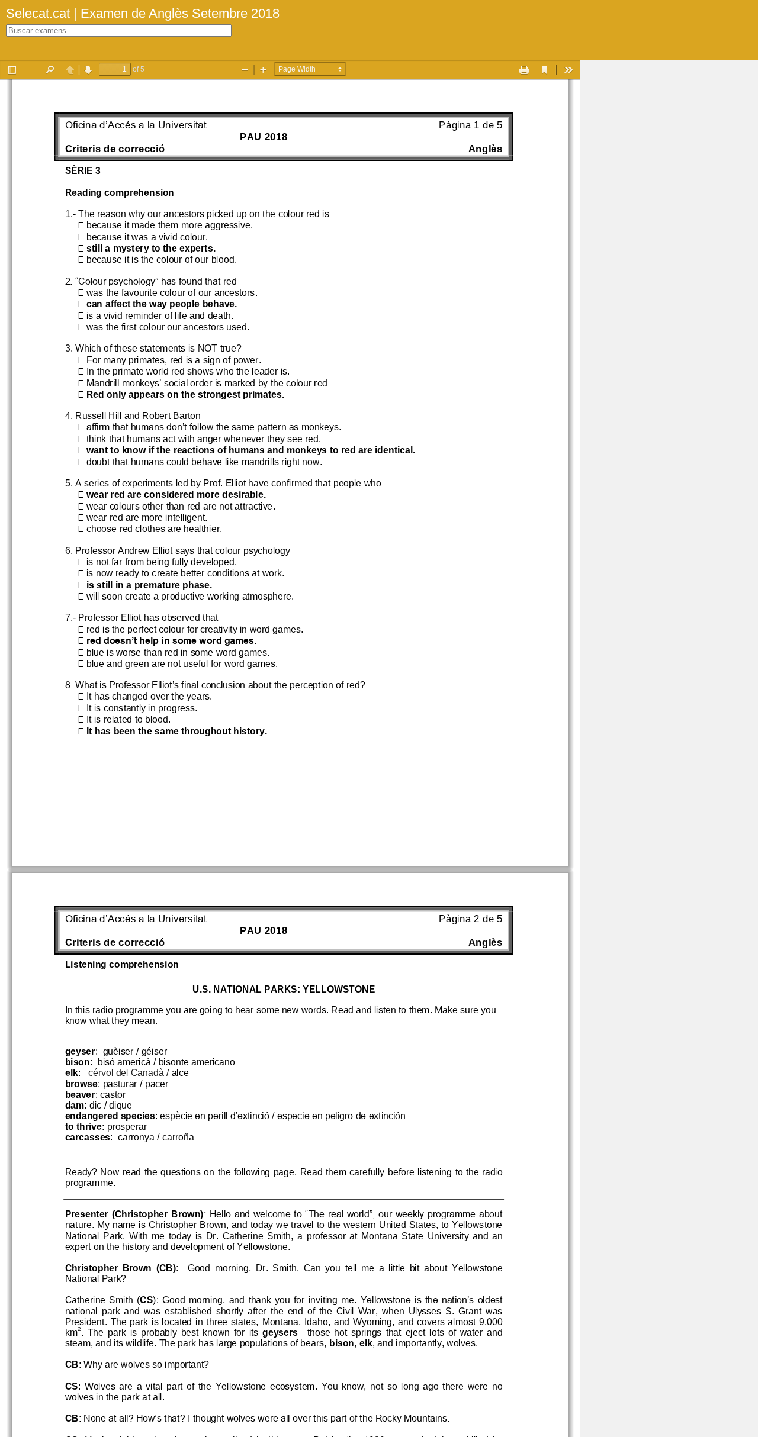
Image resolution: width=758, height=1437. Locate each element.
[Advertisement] (669, 237)
